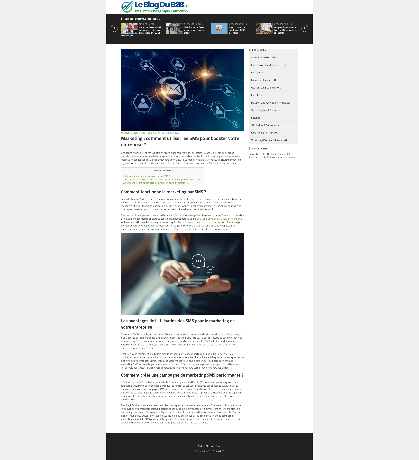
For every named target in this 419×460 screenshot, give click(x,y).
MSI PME (286, 154)
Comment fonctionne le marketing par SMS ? (146, 176)
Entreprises (257, 72)
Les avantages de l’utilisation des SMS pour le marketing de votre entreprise (162, 179)
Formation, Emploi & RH (263, 80)
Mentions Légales (213, 446)
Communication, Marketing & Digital (140, 133)
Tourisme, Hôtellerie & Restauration (270, 140)
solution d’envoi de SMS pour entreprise (218, 219)
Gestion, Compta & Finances (266, 87)
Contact (201, 446)
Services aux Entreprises (264, 133)
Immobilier (256, 95)
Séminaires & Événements (265, 125)
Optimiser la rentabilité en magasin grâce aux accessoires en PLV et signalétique (141, 31)
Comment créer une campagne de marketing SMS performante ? (156, 183)
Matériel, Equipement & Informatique (271, 103)
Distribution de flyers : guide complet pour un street (194, 30)
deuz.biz (292, 157)
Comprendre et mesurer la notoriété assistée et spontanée (285, 30)
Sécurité (255, 118)
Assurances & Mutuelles (264, 57)
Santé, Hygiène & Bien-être (265, 110)
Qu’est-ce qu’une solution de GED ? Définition (237, 30)
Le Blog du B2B (217, 451)
